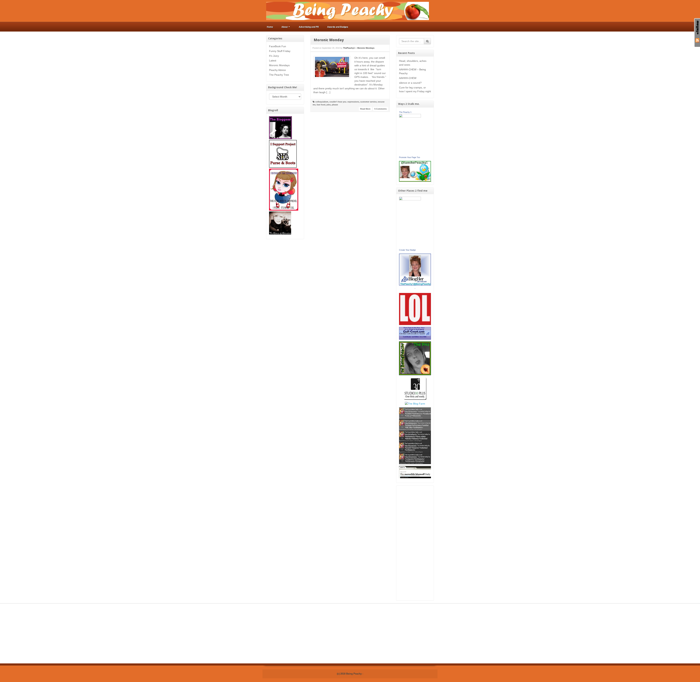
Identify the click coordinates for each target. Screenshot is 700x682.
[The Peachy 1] (410, 134)
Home (270, 26)
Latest (272, 60)
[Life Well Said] (415, 269)
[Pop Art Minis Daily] (415, 435)
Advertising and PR (309, 26)
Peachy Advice (277, 70)
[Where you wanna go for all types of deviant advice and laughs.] (280, 127)
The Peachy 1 (405, 112)
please (335, 105)
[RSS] (697, 40)
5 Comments (380, 109)
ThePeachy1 (349, 48)
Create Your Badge (407, 250)
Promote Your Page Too (409, 157)
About (284, 26)
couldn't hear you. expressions (344, 102)
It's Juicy (274, 55)
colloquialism (321, 102)
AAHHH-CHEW (407, 78)
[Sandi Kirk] (410, 222)
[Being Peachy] (347, 10)
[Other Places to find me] (415, 388)
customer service (368, 102)
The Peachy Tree (279, 74)
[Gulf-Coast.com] (415, 333)
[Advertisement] (415, 543)
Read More (365, 109)
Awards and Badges (337, 26)
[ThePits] (415, 358)
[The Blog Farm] (415, 403)
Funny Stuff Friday (279, 51)
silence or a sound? (410, 82)
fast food (321, 105)
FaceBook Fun (277, 46)
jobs (328, 105)
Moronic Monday (329, 40)
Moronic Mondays (279, 65)
